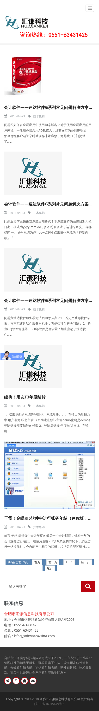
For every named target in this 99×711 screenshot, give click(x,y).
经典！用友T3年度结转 (25, 397)
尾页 (50, 568)
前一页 (53, 562)
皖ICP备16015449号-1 (49, 704)
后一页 (85, 562)
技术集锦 (39, 116)
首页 (37, 562)
